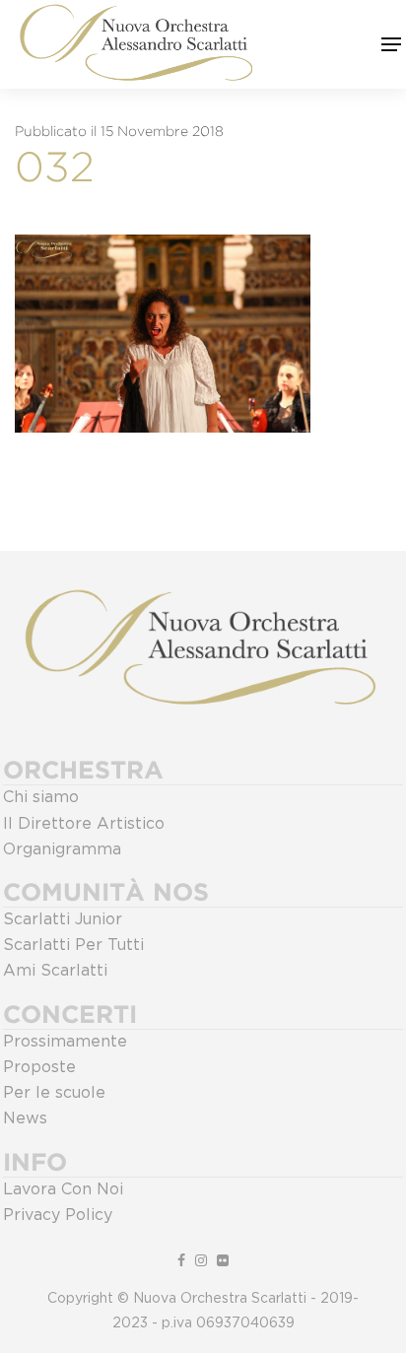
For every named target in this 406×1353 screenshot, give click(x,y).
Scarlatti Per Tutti (73, 945)
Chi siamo (41, 797)
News (25, 1118)
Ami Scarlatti (55, 971)
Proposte (39, 1067)
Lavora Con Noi (63, 1189)
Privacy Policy (57, 1215)
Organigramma (62, 849)
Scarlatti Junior (62, 919)
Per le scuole (54, 1093)
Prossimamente (65, 1041)
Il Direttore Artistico (84, 824)
